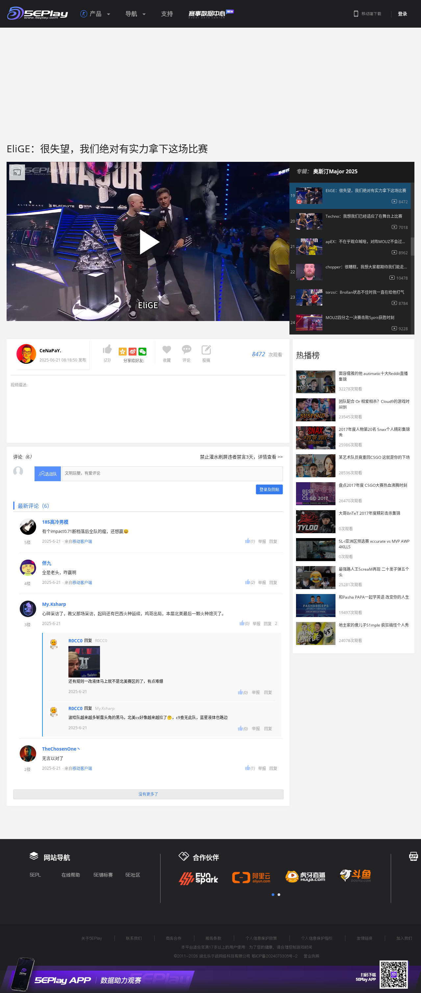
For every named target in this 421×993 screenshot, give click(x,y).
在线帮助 (71, 875)
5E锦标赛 (103, 875)
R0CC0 (75, 641)
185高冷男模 (55, 522)
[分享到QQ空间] (123, 352)
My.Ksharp (54, 604)
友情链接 (364, 938)
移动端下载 (371, 13)
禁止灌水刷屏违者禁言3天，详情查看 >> (241, 457)
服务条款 (213, 938)
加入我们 (404, 938)
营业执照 (311, 956)
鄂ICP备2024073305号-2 (274, 956)
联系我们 (134, 938)
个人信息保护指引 (317, 938)
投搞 (206, 360)
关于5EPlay (91, 938)
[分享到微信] (142, 352)
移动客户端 (82, 541)
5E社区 (132, 875)
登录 (402, 14)
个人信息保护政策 (261, 938)
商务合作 (174, 938)
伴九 (46, 563)
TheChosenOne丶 (61, 749)
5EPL (35, 875)
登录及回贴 (269, 489)
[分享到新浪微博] (132, 352)
